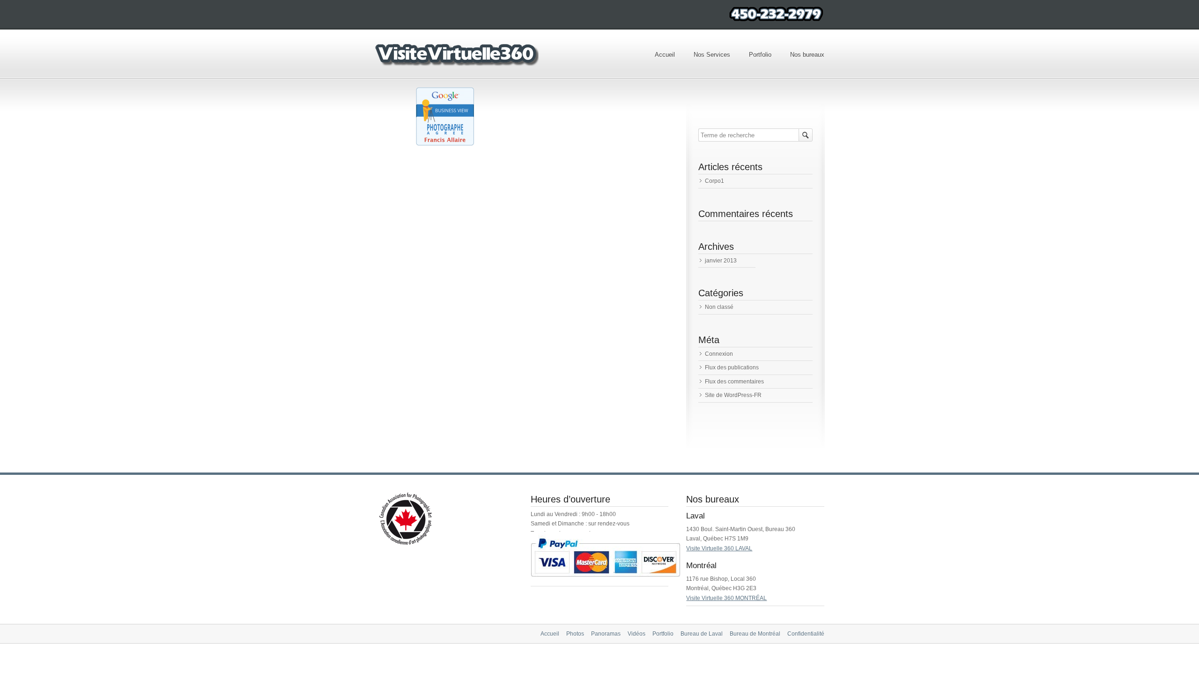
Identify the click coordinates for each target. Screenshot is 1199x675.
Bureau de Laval (702, 633)
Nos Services (712, 54)
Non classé (719, 307)
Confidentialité (805, 633)
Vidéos (636, 633)
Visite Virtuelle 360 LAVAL (719, 548)
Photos (575, 633)
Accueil (665, 54)
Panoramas (606, 633)
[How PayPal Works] (605, 581)
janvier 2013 (721, 260)
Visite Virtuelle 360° (457, 54)
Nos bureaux (807, 54)
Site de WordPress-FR (733, 395)
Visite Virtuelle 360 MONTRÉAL (726, 598)
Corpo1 (714, 181)
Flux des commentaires (734, 381)
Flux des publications (732, 367)
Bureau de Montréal (755, 633)
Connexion (719, 354)
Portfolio (760, 54)
